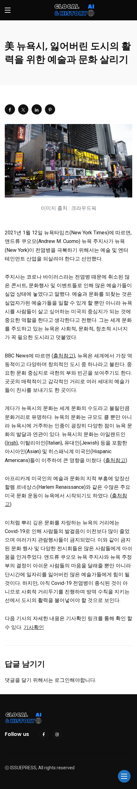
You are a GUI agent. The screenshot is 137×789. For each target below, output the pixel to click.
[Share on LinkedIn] (37, 109)
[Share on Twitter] (23, 109)
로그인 (62, 680)
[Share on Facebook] (10, 109)
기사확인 (34, 627)
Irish (11, 443)
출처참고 (63, 356)
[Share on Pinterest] (50, 109)
